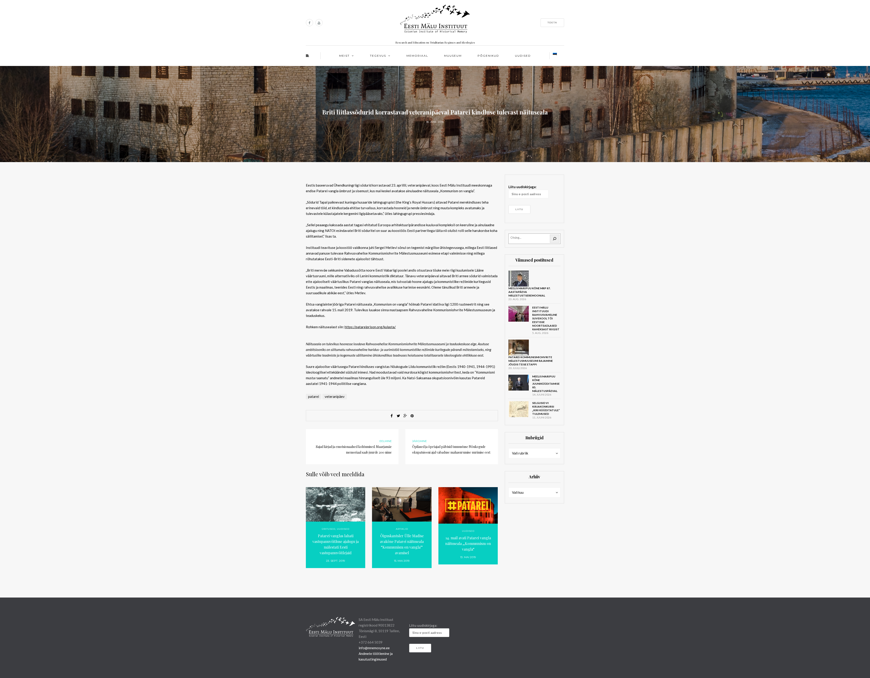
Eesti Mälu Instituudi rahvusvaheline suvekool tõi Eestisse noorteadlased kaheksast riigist (545, 318)
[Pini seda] (412, 416)
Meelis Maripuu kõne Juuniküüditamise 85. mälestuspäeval (546, 384)
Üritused (328, 528)
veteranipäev (335, 396)
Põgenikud (488, 55)
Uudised (523, 55)
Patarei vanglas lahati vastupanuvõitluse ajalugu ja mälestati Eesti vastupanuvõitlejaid (335, 544)
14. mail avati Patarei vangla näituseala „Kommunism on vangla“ (468, 543)
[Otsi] (554, 239)
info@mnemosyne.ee (374, 648)
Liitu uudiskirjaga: (522, 187)
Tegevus (378, 55)
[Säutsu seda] (398, 416)
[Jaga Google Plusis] (405, 416)
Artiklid (402, 528)
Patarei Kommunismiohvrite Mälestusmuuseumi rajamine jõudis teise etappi (530, 360)
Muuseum (453, 55)
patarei (313, 396)
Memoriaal (417, 55)
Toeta (552, 22)
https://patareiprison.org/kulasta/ (370, 327)
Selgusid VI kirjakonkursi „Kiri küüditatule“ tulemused (546, 408)
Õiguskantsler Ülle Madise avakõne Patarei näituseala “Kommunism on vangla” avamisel (402, 544)
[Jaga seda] (392, 416)
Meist (344, 55)
